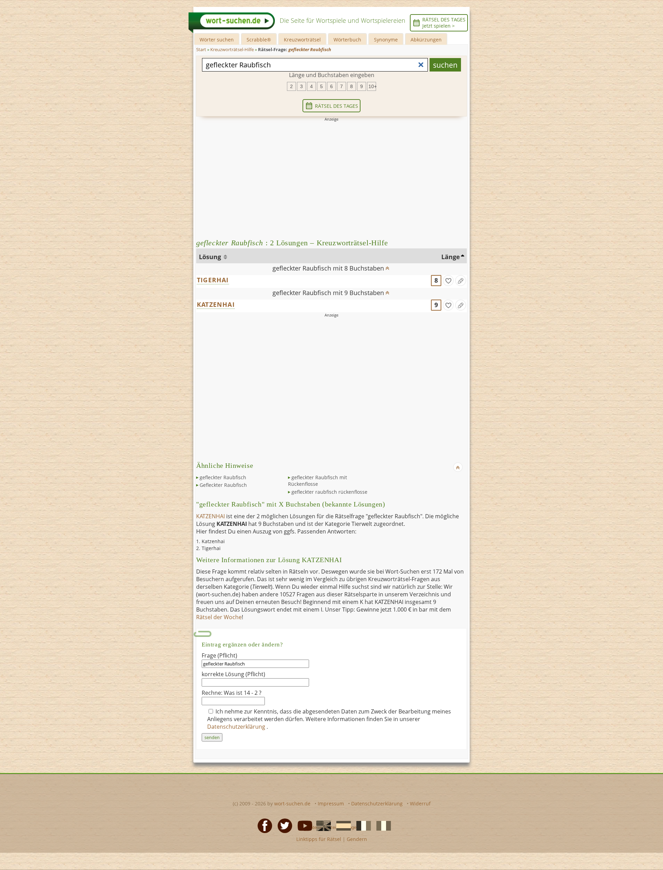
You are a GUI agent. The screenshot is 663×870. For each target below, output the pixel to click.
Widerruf (420, 803)
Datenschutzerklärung (237, 726)
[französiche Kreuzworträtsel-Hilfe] (361, 825)
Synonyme (386, 39)
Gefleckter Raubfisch (223, 485)
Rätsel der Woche (219, 617)
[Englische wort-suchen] (321, 825)
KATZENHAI (216, 304)
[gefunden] (448, 280)
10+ (372, 86)
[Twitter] (282, 825)
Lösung (211, 257)
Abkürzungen (426, 39)
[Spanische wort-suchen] (341, 825)
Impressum (331, 803)
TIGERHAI (213, 280)
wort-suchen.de (292, 803)
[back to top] (387, 266)
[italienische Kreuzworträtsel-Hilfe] (381, 825)
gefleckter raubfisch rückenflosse (329, 492)
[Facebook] (262, 825)
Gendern (357, 839)
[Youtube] (303, 825)
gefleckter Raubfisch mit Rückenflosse (317, 481)
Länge (450, 257)
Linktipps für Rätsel (318, 839)
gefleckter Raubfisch (223, 477)
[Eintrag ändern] (460, 280)
